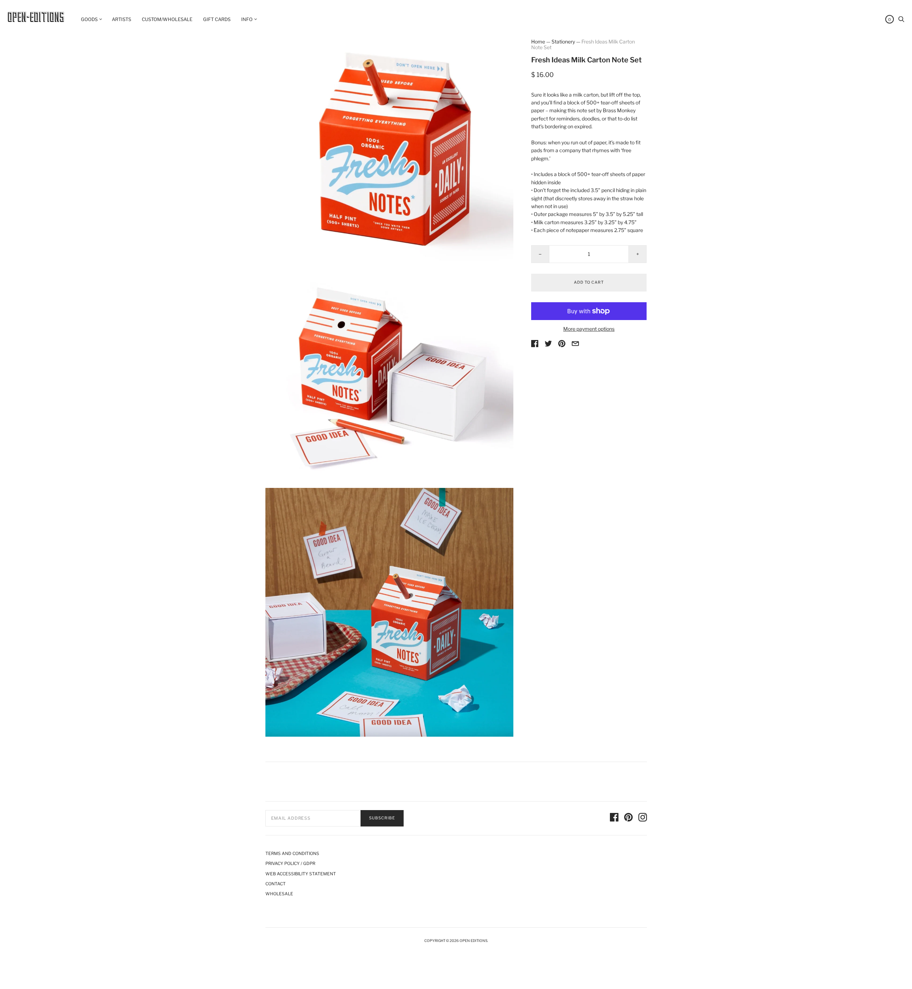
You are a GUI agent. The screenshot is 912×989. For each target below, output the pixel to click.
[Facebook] (614, 818)
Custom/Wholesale (167, 19)
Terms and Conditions (292, 853)
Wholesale (279, 893)
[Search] (901, 21)
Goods (89, 19)
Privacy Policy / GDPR (290, 863)
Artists (121, 19)
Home (538, 41)
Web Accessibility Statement (300, 873)
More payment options (589, 329)
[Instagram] (642, 818)
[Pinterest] (628, 818)
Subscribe (382, 817)
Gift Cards (216, 19)
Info (247, 19)
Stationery (563, 41)
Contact (275, 883)
